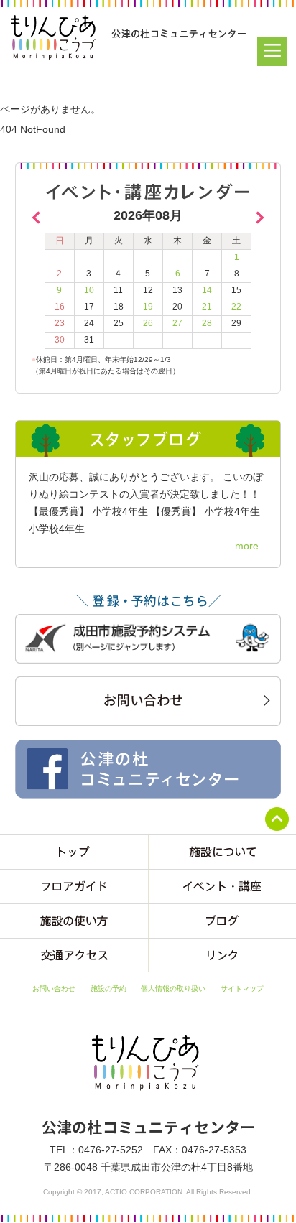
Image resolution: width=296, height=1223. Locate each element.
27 (177, 323)
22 (236, 307)
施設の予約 (108, 988)
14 (207, 290)
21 (207, 307)
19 (148, 307)
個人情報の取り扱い (173, 988)
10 (89, 290)
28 (207, 323)
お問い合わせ (53, 988)
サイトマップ (242, 988)
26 (148, 323)
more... (251, 546)
